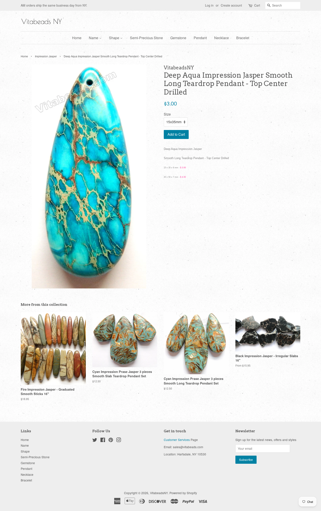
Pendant (200, 37)
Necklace (221, 37)
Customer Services (177, 439)
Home (76, 37)
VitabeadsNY (159, 493)
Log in (209, 5)
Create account (231, 5)
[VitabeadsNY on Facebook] (102, 440)
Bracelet (242, 37)
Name (94, 37)
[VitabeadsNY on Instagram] (118, 440)
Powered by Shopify (183, 493)
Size (167, 114)
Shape (114, 37)
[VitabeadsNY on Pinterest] (110, 440)
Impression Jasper (46, 56)
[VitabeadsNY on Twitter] (94, 440)
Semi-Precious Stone (146, 37)
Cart (257, 5)
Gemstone (178, 37)
